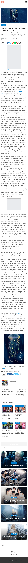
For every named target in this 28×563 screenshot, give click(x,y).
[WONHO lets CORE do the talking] (14, 459)
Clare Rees (6, 371)
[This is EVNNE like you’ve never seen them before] (14, 495)
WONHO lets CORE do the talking (14, 465)
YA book (18, 313)
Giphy (8, 69)
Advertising (14, 549)
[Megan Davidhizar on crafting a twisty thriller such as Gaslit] (7, 425)
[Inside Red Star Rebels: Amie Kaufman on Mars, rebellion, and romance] (20, 409)
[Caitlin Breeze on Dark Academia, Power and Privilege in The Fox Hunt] (7, 409)
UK (4, 368)
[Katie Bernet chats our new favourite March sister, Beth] (20, 425)
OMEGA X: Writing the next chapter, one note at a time (14, 482)
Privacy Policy (14, 552)
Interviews (14, 462)
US (9, 368)
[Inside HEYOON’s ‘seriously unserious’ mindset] (14, 532)
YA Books (3, 25)
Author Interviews (7, 406)
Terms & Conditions (14, 551)
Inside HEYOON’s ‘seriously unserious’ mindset (14, 537)
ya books (18, 371)
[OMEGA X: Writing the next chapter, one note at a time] (14, 477)
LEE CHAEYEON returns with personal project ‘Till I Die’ (14, 519)
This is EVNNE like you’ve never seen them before (14, 501)
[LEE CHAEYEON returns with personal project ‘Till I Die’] (14, 513)
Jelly (15, 371)
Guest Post (11, 371)
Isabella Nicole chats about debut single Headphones (7, 393)
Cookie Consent (14, 554)
